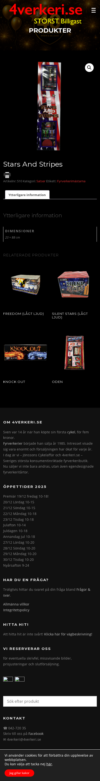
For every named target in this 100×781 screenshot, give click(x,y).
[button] (89, 67)
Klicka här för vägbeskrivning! (68, 634)
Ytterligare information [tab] (27, 195)
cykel (71, 432)
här (49, 764)
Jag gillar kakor (19, 773)
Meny (94, 10)
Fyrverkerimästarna (71, 181)
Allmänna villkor (16, 604)
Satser (40, 181)
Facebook (35, 733)
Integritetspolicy (16, 610)
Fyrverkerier (13, 443)
